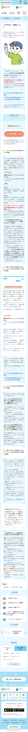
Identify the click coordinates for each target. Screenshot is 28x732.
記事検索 (25, 3)
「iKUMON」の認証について (14, 607)
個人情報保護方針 (16, 722)
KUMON (14, 726)
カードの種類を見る (10, 554)
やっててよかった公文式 (25, 12)
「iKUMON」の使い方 (12, 598)
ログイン (21, 7)
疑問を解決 (18, 13)
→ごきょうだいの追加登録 (11, 469)
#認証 (21, 587)
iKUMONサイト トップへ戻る (11, 18)
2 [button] (11, 637)
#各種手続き (6, 587)
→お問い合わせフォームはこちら (12, 260)
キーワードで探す (7, 648)
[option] (14, 632)
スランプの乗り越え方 (12, 13)
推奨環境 (24, 722)
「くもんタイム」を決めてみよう (15, 619)
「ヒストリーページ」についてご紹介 (14, 541)
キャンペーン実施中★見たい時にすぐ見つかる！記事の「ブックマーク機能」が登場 (16, 613)
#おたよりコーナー (15, 656)
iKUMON (6, 2)
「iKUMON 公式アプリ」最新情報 (15, 602)
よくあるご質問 (13, 720)
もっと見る (15, 664)
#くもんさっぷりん (7, 659)
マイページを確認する (11, 77)
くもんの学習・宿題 (4, 13)
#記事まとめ (6, 656)
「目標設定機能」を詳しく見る (13, 549)
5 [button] (16, 637)
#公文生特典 (14, 587)
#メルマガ (18, 653)
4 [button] (14, 637)
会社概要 (5, 720)
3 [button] (13, 637)
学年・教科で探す (20, 648)
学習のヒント (4, 698)
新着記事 (23, 697)
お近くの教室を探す (15, 679)
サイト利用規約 (5, 722)
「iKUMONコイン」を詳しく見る (13, 562)
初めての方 (7, 7)
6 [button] (18, 637)
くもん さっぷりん (10, 698)
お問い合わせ (22, 720)
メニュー (20, 3)
